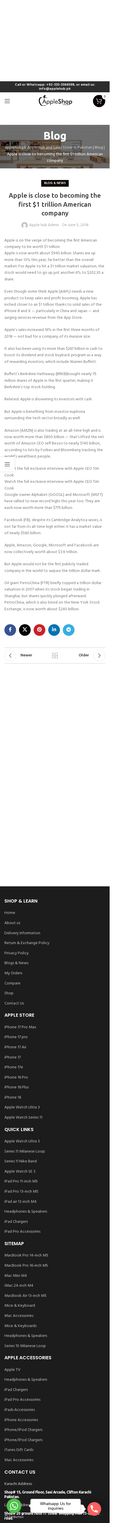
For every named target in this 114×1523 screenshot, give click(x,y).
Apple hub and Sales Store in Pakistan (59, 147)
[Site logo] (55, 101)
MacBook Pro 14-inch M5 (26, 1256)
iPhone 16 (12, 1098)
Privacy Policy (16, 953)
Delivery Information (22, 933)
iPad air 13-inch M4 (20, 1202)
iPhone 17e (13, 1067)
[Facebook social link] (10, 630)
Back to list (55, 655)
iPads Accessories (19, 1410)
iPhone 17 (12, 1058)
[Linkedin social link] (54, 630)
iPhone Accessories (21, 1420)
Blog (99, 147)
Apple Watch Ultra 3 (22, 1107)
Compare (12, 983)
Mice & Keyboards (20, 1326)
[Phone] (94, 1509)
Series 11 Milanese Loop (24, 1152)
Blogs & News (16, 963)
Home (9, 913)
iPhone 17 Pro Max (20, 1027)
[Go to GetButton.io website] (14, 1517)
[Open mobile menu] (7, 101)
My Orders (13, 973)
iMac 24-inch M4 (18, 1286)
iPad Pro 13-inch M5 (21, 1192)
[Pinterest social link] (39, 630)
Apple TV (12, 1370)
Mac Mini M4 (15, 1276)
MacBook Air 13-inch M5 (25, 1296)
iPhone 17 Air (15, 1047)
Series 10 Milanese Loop (25, 1346)
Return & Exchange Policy (26, 943)
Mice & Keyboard (19, 1306)
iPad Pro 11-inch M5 (21, 1181)
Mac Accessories (18, 1316)
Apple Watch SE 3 (19, 1172)
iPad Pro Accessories (22, 1232)
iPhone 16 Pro (16, 1078)
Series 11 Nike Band (20, 1161)
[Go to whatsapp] (14, 1506)
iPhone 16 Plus (16, 1087)
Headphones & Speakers (25, 1212)
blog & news (55, 183)
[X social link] (25, 630)
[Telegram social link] (69, 630)
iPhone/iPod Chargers (23, 1430)
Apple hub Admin (44, 225)
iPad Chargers (16, 1222)
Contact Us (14, 1004)
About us (12, 923)
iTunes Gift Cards (18, 1450)
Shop (8, 993)
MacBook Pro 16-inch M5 (26, 1266)
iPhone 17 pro (16, 1037)
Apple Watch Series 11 (23, 1118)
